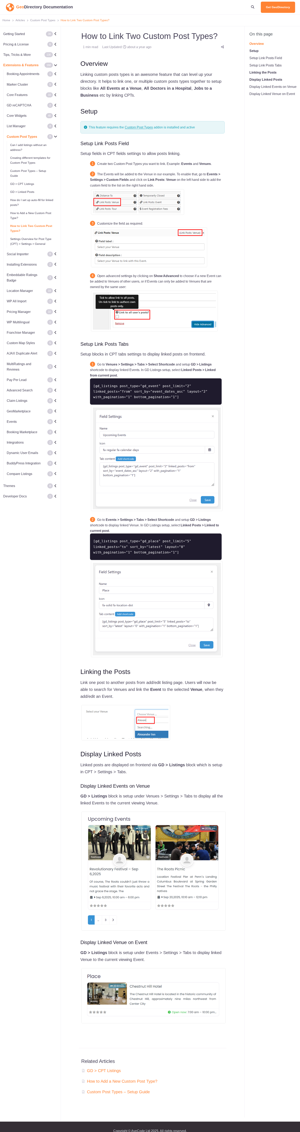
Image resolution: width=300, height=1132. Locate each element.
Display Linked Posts (265, 79)
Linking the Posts (263, 72)
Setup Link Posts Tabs (265, 65)
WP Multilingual (18, 322)
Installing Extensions (22, 264)
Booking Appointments (23, 74)
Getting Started (14, 34)
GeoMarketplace (19, 411)
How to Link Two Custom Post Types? (31, 228)
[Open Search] (253, 7)
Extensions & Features (21, 65)
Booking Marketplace (22, 432)
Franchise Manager (21, 332)
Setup (254, 51)
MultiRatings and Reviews (19, 366)
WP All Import (16, 301)
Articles (20, 20)
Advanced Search (20, 390)
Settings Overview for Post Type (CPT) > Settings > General (30, 241)
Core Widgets (17, 115)
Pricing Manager (19, 312)
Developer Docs (15, 496)
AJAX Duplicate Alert (22, 353)
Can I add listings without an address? (28, 147)
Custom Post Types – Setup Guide (28, 173)
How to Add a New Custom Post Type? (30, 215)
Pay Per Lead (17, 380)
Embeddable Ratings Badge (22, 277)
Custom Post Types (42, 20)
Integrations (15, 442)
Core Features (17, 95)
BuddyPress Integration (24, 463)
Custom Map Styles (21, 343)
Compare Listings (19, 474)
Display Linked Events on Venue (273, 86)
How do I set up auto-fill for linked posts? (31, 202)
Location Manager (20, 291)
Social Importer (18, 254)
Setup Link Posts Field (265, 58)
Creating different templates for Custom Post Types (30, 160)
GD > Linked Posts (22, 191)
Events (12, 421)
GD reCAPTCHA (19, 105)
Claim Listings (17, 400)
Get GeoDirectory (278, 7)
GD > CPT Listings (22, 184)
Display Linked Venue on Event (272, 94)
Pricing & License (16, 44)
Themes (9, 486)
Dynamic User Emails (22, 453)
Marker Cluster (17, 84)
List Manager (16, 126)
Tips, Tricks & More (17, 54)
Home (6, 20)
